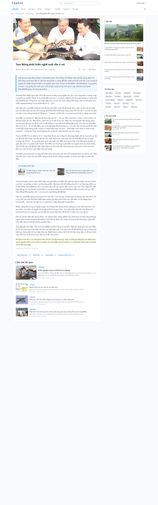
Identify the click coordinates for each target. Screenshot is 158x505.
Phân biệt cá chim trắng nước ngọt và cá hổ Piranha (120, 62)
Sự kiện (57, 9)
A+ (84, 69)
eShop (39, 9)
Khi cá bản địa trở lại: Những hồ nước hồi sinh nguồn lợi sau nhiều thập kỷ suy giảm (126, 147)
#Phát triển (36, 255)
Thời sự (125, 107)
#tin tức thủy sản (22, 255)
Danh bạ (66, 9)
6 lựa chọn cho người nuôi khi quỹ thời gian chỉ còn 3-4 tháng (120, 77)
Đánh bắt (108, 96)
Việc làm (31, 9)
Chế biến (117, 96)
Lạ (133, 103)
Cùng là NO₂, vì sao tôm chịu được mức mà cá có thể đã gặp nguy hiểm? (119, 48)
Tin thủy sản (19, 14)
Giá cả (23, 9)
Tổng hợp (134, 107)
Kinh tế (136, 96)
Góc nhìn (117, 107)
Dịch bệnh (127, 93)
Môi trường (137, 93)
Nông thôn (129, 100)
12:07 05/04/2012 (24, 69)
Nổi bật (15, 9)
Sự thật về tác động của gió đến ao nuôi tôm (118, 55)
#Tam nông (49, 255)
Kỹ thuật (118, 93)
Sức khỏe (126, 103)
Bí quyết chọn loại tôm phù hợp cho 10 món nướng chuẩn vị (120, 70)
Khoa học (139, 100)
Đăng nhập (141, 3)
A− (80, 69)
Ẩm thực (117, 103)
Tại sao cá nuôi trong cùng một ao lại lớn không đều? (126, 120)
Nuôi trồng (30, 14)
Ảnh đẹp (108, 107)
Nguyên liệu (127, 96)
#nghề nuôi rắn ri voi (65, 255)
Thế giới (120, 100)
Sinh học (108, 103)
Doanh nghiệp (110, 100)
